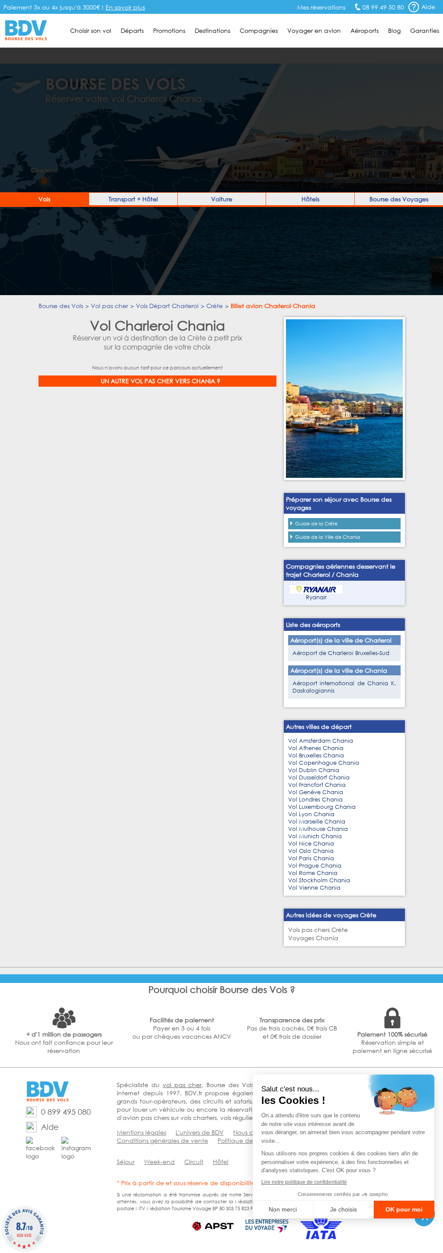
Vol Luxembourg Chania (322, 807)
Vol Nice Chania (311, 843)
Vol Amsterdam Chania (320, 740)
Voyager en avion (314, 30)
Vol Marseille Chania (316, 821)
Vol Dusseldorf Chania (319, 777)
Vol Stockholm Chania (319, 880)
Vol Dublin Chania (313, 770)
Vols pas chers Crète (318, 929)
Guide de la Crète (316, 523)
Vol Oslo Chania (311, 851)
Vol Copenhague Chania (323, 762)
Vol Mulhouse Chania (318, 829)
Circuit (193, 1162)
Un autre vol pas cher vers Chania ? (160, 381)
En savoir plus (125, 7)
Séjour (126, 1162)
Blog (394, 30)
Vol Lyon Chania (311, 814)
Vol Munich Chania (315, 836)
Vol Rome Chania (312, 873)
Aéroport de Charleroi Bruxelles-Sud (340, 653)
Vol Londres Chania (315, 799)
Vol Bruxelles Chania (316, 755)
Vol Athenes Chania (315, 748)
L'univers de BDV (200, 1132)
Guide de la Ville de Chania (327, 537)
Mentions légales (141, 1132)
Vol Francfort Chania (317, 785)
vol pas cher (182, 1085)
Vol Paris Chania (311, 858)
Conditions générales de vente (162, 1140)
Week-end (159, 1162)
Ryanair (316, 597)
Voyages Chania (313, 938)
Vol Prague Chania (314, 865)
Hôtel (220, 1162)
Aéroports (364, 30)
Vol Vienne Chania (314, 887)
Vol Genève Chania (315, 792)
